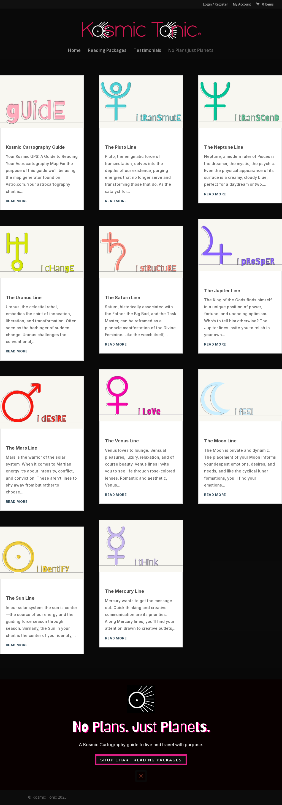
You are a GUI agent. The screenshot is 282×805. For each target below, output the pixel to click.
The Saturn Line (122, 297)
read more (17, 201)
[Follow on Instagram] (141, 776)
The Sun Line (20, 598)
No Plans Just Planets (190, 50)
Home (74, 50)
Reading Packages (107, 50)
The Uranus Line (24, 297)
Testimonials (147, 50)
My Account (242, 5)
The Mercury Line (124, 591)
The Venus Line (122, 440)
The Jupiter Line (222, 290)
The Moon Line (220, 440)
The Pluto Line (120, 147)
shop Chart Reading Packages (141, 760)
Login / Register (215, 5)
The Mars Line (21, 448)
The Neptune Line (223, 147)
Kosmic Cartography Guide (35, 147)
